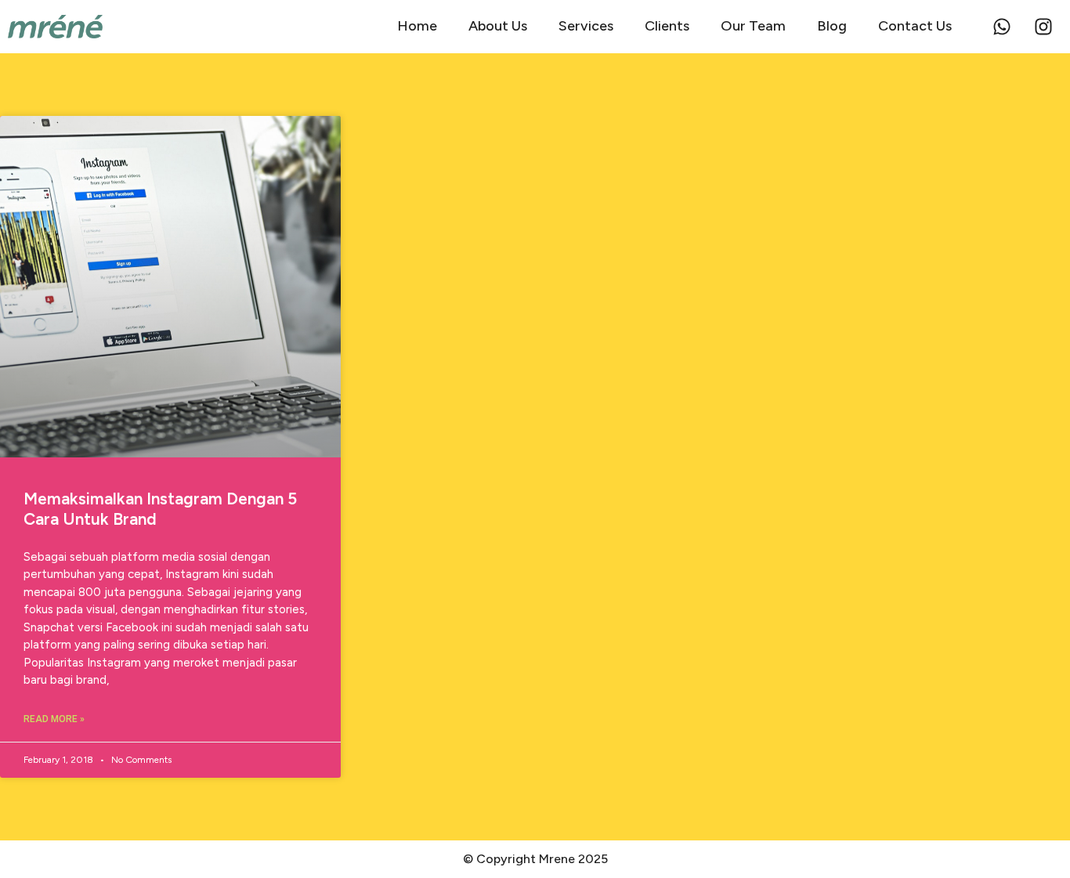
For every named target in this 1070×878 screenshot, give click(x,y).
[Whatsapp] (1002, 26)
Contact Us (915, 25)
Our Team (753, 25)
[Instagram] (1043, 26)
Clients (667, 25)
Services (585, 25)
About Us (497, 25)
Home (417, 25)
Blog (832, 25)
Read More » (54, 719)
